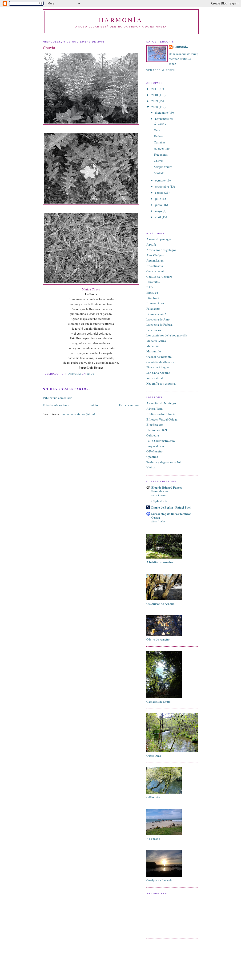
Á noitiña (160, 124)
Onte (157, 130)
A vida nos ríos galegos (161, 250)
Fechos (158, 136)
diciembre (162, 112)
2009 (155, 101)
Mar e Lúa (152, 346)
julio (158, 199)
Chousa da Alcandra (159, 276)
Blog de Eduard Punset (166, 487)
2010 (155, 95)
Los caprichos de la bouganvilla (166, 335)
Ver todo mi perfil (161, 70)
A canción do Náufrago (161, 403)
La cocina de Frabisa (159, 324)
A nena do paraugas (158, 239)
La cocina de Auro (158, 319)
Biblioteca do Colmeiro (161, 414)
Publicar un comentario (57, 398)
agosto (159, 192)
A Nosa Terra (154, 408)
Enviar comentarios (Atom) (77, 414)
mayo (159, 211)
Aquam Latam (155, 260)
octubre (160, 180)
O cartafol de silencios (160, 362)
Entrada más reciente (56, 405)
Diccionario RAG (157, 430)
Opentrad (152, 457)
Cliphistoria (159, 501)
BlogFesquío (154, 424)
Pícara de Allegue (157, 367)
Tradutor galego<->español (163, 462)
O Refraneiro (154, 451)
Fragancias (161, 154)
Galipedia (152, 435)
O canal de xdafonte (159, 357)
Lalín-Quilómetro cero (160, 441)
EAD (149, 287)
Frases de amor (160, 491)
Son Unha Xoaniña (158, 372)
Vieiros (151, 467)
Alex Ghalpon (155, 255)
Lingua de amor (156, 446)
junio (159, 205)
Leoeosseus (153, 330)
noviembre (162, 118)
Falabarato (153, 308)
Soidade (159, 173)
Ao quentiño (162, 148)
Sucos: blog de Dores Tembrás (171, 513)
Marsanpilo (153, 351)
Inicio (94, 405)
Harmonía (121, 20)
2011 (155, 89)
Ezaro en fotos (155, 303)
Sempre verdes (163, 167)
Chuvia (158, 160)
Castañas (159, 142)
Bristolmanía (154, 266)
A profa (151, 244)
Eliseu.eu (152, 292)
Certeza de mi (155, 271)
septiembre (162, 186)
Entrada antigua (129, 405)
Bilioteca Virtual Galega (161, 419)
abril (158, 217)
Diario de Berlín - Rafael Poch (171, 507)
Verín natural (154, 378)
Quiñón (155, 517)
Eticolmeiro (153, 298)
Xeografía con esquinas (161, 383)
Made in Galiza (156, 341)
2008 (155, 107)
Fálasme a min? (156, 314)
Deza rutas (153, 282)
